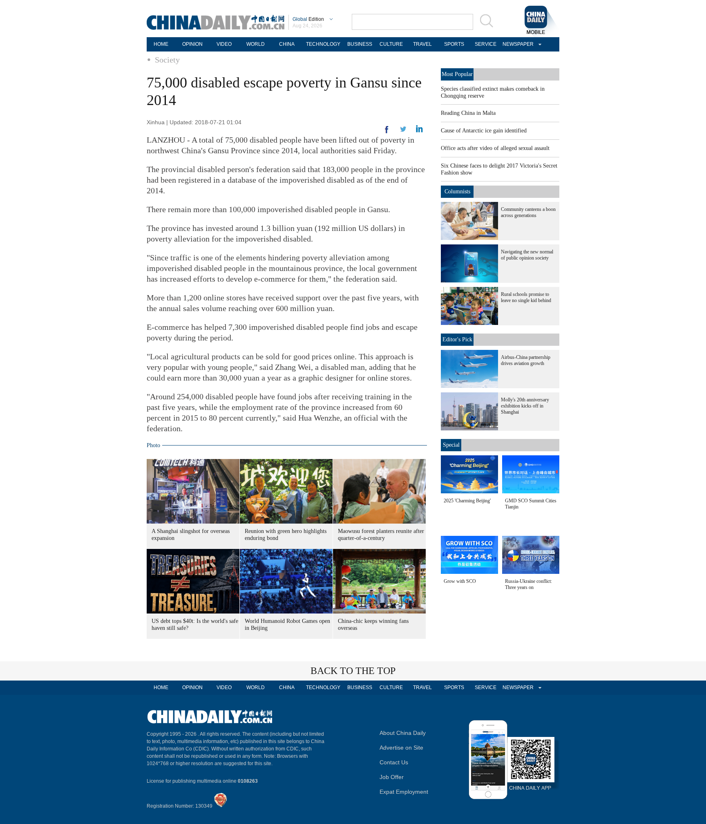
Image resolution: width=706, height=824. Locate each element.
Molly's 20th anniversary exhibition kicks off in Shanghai (525, 406)
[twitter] (419, 131)
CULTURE (391, 44)
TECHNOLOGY (323, 44)
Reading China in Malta (468, 113)
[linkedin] (403, 131)
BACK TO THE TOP (353, 670)
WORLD (255, 44)
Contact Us (394, 762)
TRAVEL (422, 44)
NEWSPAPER (517, 44)
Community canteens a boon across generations (528, 212)
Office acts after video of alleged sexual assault (495, 148)
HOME (161, 44)
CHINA (287, 44)
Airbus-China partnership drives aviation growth (525, 360)
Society (167, 59)
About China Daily (403, 733)
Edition (308, 19)
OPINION (192, 44)
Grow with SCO (460, 581)
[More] (387, 133)
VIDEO (224, 44)
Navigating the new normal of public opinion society (527, 255)
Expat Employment (404, 791)
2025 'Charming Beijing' (467, 501)
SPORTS (454, 44)
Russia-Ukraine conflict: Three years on (528, 584)
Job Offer (392, 777)
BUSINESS (359, 44)
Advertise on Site (401, 747)
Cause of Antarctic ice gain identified (484, 131)
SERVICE (485, 44)
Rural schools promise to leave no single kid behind (526, 297)
